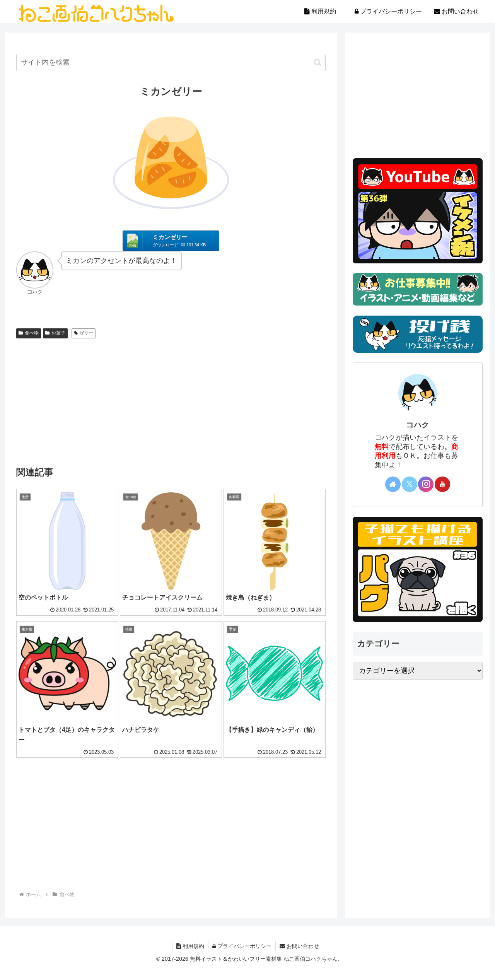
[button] (317, 62)
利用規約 (192, 946)
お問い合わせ (302, 946)
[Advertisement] (171, 399)
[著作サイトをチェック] (393, 484)
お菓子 (58, 333)
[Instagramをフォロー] (426, 484)
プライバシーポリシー (243, 946)
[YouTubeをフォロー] (442, 484)
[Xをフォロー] (409, 484)
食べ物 (32, 333)
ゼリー (86, 333)
